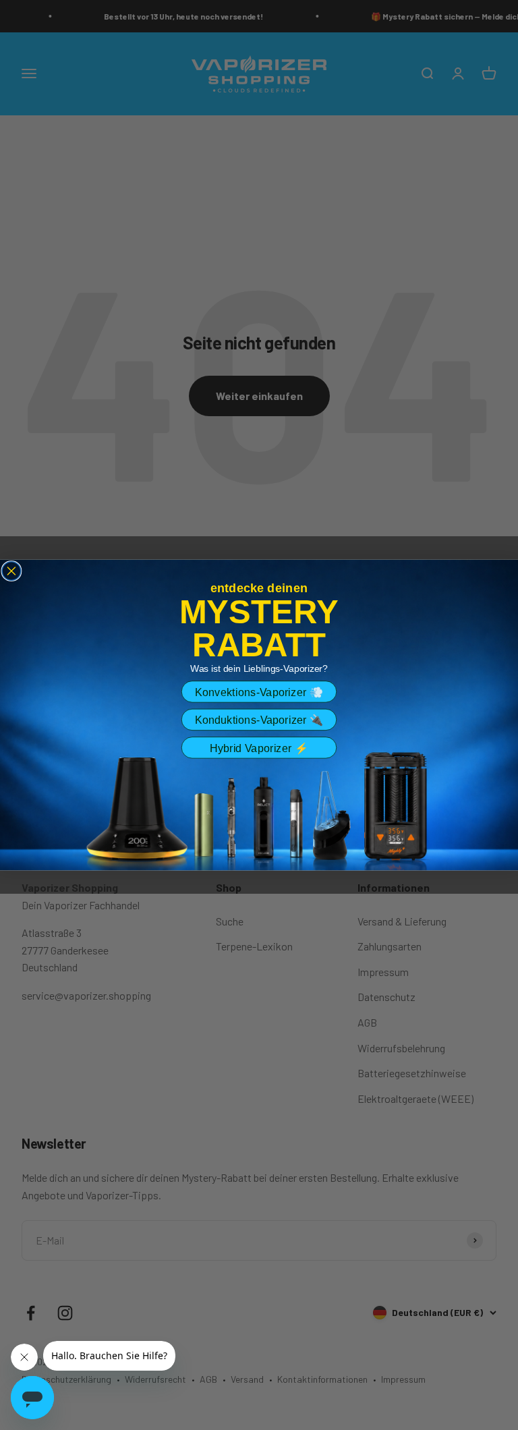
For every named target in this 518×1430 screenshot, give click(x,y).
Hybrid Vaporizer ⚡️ (259, 748)
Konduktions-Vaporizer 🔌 (259, 720)
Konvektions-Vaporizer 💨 (259, 692)
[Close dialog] (11, 571)
